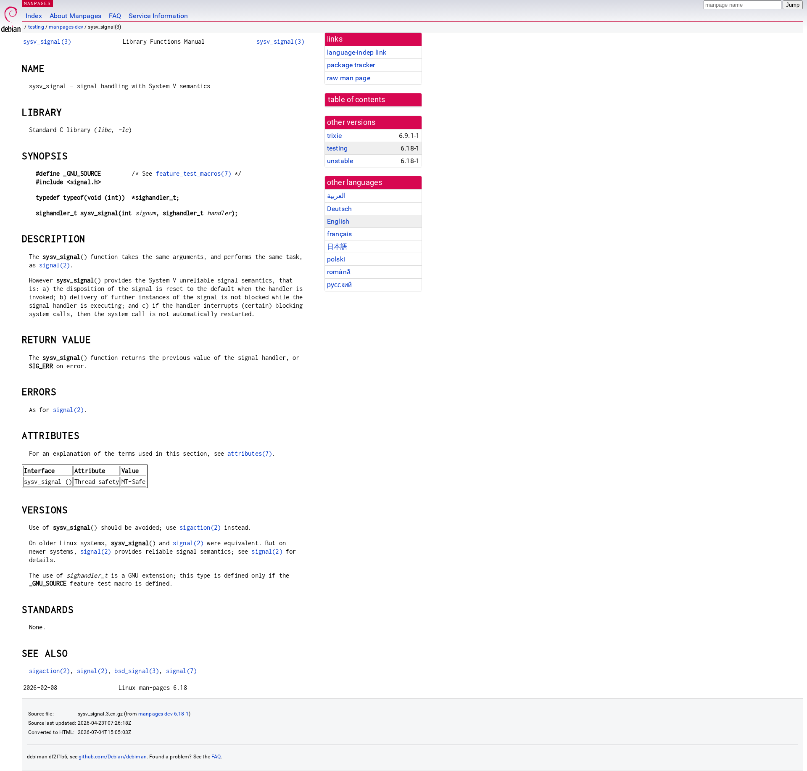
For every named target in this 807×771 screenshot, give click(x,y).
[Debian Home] (10, 17)
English (338, 221)
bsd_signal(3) (136, 670)
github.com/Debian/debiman (113, 757)
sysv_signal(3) (47, 41)
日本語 (337, 247)
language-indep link (356, 52)
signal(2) (54, 265)
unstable (340, 161)
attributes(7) (249, 453)
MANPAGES (37, 3)
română (339, 272)
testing (36, 27)
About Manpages (75, 16)
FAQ (115, 16)
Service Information (158, 16)
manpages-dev (66, 27)
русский (339, 285)
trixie (334, 136)
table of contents (356, 99)
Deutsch (339, 209)
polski (336, 259)
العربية (336, 196)
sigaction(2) (200, 527)
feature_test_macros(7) (193, 173)
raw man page (348, 78)
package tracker (351, 65)
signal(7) (181, 670)
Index (34, 16)
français (339, 234)
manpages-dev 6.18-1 (163, 714)
